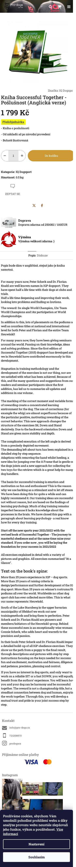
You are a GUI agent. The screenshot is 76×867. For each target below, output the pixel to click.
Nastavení (36, 844)
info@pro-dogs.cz (19, 727)
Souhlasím (36, 857)
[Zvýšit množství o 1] (22, 155)
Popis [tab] (32, 255)
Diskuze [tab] (42, 255)
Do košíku (51, 156)
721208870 (15, 735)
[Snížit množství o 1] (4, 155)
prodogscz (15, 743)
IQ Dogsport (67, 90)
